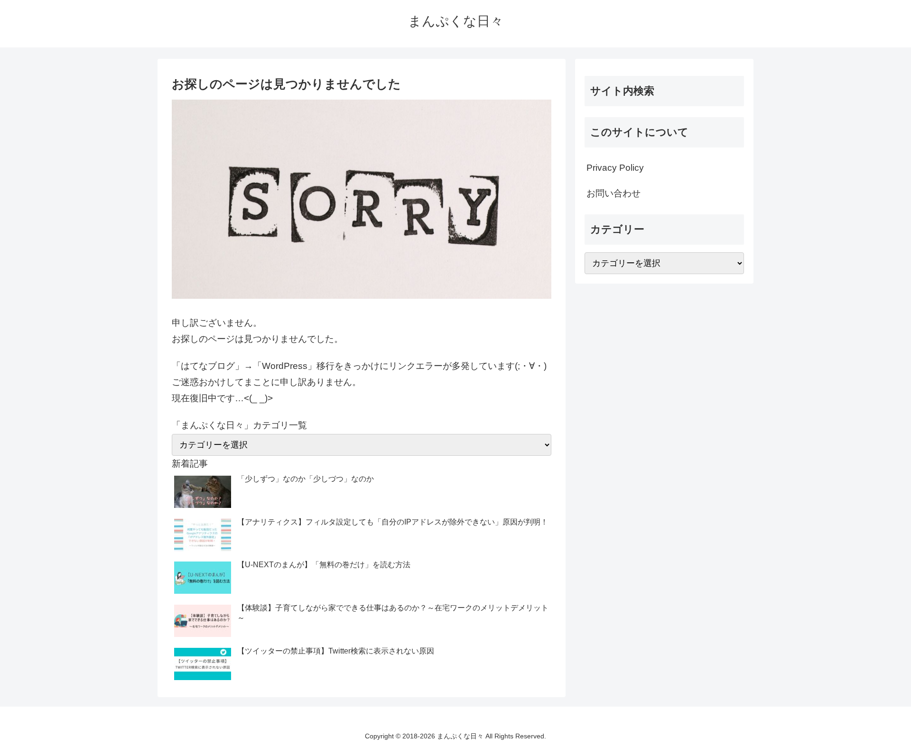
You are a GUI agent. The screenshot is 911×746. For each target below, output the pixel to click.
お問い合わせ (613, 193)
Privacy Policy (615, 168)
